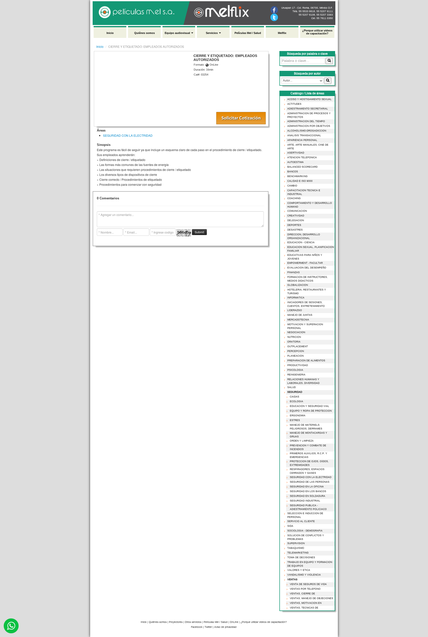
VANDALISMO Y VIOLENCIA (304, 574)
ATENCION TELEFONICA (302, 157)
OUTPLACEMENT (297, 346)
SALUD (291, 387)
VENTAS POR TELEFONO (305, 588)
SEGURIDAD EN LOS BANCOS (308, 491)
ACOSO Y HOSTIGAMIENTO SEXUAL (309, 99)
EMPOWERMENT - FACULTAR (305, 263)
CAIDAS (294, 396)
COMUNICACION (297, 211)
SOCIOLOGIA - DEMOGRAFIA (304, 530)
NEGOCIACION (296, 332)
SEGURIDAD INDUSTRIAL (305, 500)
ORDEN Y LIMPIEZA (302, 440)
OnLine (234, 622)
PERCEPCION (295, 351)
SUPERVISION (296, 543)
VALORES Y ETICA (298, 570)
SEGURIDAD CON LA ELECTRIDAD (128, 135)
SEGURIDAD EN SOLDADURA (307, 496)
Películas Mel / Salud (248, 32)
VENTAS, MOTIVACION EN (305, 603)
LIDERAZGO (294, 310)
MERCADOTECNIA (298, 319)
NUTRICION (294, 337)
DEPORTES (294, 225)
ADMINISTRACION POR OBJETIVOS (308, 126)
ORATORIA (293, 341)
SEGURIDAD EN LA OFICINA (307, 486)
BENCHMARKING (297, 176)
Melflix (282, 32)
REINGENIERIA (296, 374)
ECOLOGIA (296, 401)
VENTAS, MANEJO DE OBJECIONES (311, 598)
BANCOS (292, 171)
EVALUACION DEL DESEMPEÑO (306, 267)
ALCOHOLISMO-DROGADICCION (306, 130)
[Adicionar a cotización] (241, 118)
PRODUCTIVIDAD (297, 365)
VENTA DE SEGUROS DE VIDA (308, 584)
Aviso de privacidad (225, 627)
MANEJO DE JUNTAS (299, 315)
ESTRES (295, 420)
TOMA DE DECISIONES (301, 557)
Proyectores (176, 622)
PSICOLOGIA (295, 370)
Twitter (208, 627)
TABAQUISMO (295, 548)
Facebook (196, 627)
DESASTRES (295, 229)
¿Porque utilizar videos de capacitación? (317, 32)
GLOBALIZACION (297, 285)
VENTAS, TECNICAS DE (304, 607)
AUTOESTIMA (295, 162)
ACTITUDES (294, 104)
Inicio (110, 32)
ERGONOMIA (297, 415)
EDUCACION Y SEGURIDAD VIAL (309, 406)
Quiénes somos (144, 32)
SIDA (290, 526)
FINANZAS (293, 272)
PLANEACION (295, 355)
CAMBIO (292, 185)
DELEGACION (295, 220)
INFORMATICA (295, 297)
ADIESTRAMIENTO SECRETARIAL (307, 108)
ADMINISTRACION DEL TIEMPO (306, 121)
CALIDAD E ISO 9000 (300, 181)
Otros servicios (193, 622)
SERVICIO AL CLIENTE (301, 521)
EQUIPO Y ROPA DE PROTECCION (311, 410)
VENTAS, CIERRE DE (302, 593)
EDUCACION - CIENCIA (301, 242)
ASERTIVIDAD (295, 152)
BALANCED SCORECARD (302, 166)
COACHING (294, 198)
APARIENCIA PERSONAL (302, 140)
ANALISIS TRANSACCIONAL (304, 135)
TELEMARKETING (298, 552)
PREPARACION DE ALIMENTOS (306, 360)
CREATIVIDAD (295, 215)
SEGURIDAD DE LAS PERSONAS (309, 481)
